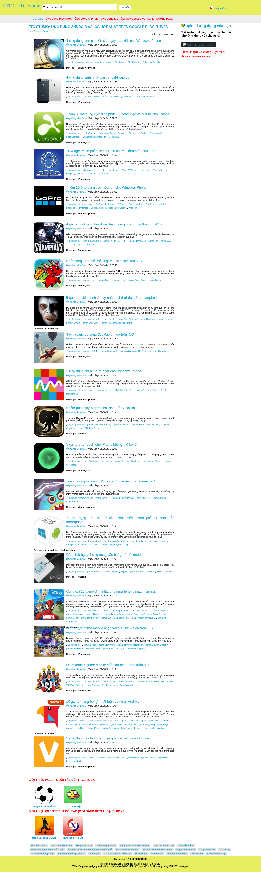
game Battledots (159, 610)
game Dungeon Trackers (98, 685)
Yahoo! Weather (130, 170)
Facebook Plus (136, 204)
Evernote (100, 170)
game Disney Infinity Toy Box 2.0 (82, 618)
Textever (133, 133)
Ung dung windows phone (79, 62)
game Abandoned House (151, 319)
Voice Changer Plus (144, 96)
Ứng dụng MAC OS (164, 845)
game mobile (108, 319)
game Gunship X (108, 351)
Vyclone (150, 204)
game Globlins (89, 461)
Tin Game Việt (73, 806)
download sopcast (177, 853)
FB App (121, 204)
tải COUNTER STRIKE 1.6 (117, 853)
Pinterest (83, 208)
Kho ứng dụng (38, 845)
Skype (123, 571)
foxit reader (197, 853)
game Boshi (154, 280)
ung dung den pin (103, 62)
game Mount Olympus (152, 461)
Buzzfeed (145, 170)
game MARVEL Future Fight (115, 618)
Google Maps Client (115, 208)
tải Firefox (94, 853)
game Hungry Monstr (123, 498)
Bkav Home (141, 853)
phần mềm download (127, 849)
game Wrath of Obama (143, 618)
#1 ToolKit (100, 757)
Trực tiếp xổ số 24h (73, 838)
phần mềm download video (157, 849)
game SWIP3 (93, 571)
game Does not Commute (123, 724)
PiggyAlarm (103, 173)
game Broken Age (75, 614)
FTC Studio (36, 19)
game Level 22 (102, 498)
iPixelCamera (73, 137)
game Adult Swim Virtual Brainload (91, 724)
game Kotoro (105, 461)
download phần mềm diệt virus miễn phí (90, 849)
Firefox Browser (164, 571)
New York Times (160, 170)
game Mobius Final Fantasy (150, 681)
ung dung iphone (90, 96)
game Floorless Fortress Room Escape (147, 614)
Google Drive (72, 544)
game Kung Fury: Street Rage (153, 724)
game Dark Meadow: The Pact (116, 323)
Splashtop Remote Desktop (112, 133)
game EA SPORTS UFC (115, 241)
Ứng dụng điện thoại (59, 19)
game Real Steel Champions (143, 241)
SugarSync (115, 544)
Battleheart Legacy (135, 648)
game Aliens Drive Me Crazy (146, 424)
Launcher (90, 173)
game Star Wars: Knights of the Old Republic (120, 645)
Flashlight (119, 62)
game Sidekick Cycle (89, 428)
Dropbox (163, 541)
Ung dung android (75, 424)
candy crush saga (216, 853)
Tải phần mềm (186, 845)
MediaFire (87, 544)
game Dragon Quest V (156, 645)
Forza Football (73, 761)
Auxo (104, 96)
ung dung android (92, 241)
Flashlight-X (133, 62)
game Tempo (89, 280)
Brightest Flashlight (152, 62)
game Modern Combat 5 (141, 571)
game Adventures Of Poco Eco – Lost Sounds (143, 351)
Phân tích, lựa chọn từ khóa (200, 45)
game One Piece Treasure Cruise (83, 648)
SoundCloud (96, 208)
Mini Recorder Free (124, 390)
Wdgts (69, 173)
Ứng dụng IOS (109, 19)
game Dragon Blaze (114, 614)
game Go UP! (143, 498)
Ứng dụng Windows (61, 845)
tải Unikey (224, 849)
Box (96, 544)
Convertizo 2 (156, 133)
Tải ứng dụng (164, 19)
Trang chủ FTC (221, 8)
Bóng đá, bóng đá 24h (44, 806)
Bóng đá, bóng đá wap (44, 838)
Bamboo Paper (110, 571)
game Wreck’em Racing (99, 424)
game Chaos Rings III (124, 728)
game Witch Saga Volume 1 (140, 757)
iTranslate (88, 170)
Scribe (143, 133)
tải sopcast (157, 853)
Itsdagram (110, 204)
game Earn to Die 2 (75, 728)
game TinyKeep (94, 614)
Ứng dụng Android (86, 19)
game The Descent (127, 319)
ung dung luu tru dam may (144, 541)
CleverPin (127, 96)
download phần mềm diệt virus (47, 849)
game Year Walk (90, 323)
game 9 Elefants (121, 424)
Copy (104, 544)
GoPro (98, 204)
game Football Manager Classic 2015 (139, 720)
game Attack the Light (113, 648)
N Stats (79, 173)
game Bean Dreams (108, 280)
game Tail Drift (90, 351)
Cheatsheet (113, 170)
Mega (126, 544)
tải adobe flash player (42, 853)
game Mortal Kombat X (82, 244)
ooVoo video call (116, 757)
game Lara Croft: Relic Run (151, 728)
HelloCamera (89, 133)
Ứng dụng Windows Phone (137, 19)
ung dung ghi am (103, 390)
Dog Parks (161, 757)
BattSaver (114, 96)
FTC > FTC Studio (21, 5)
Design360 (113, 137)
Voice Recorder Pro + (147, 390)
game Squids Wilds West (133, 280)
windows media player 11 (71, 853)
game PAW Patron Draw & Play (103, 720)
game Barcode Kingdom (127, 461)
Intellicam (133, 208)
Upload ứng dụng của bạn (208, 26)
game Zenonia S (125, 681)
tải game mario (207, 849)
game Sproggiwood (123, 685)
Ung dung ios (73, 96)
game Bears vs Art (139, 610)
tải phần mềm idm (185, 849)
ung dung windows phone (115, 541)
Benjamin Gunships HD (94, 137)
